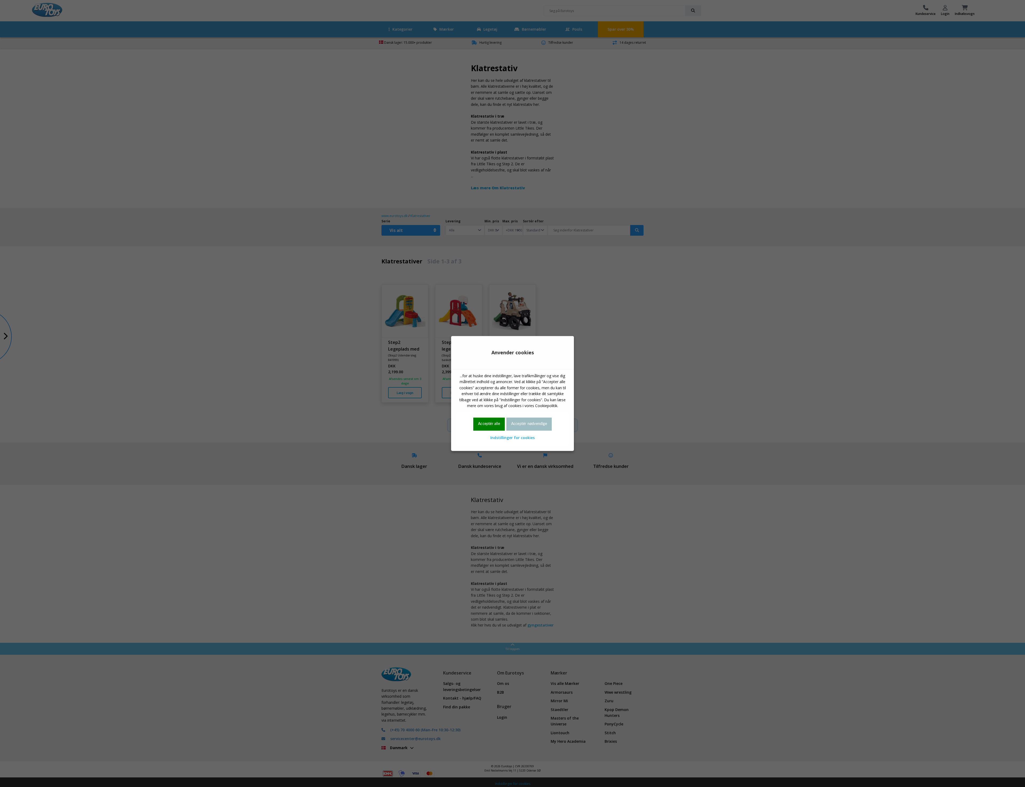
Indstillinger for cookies (512, 437)
